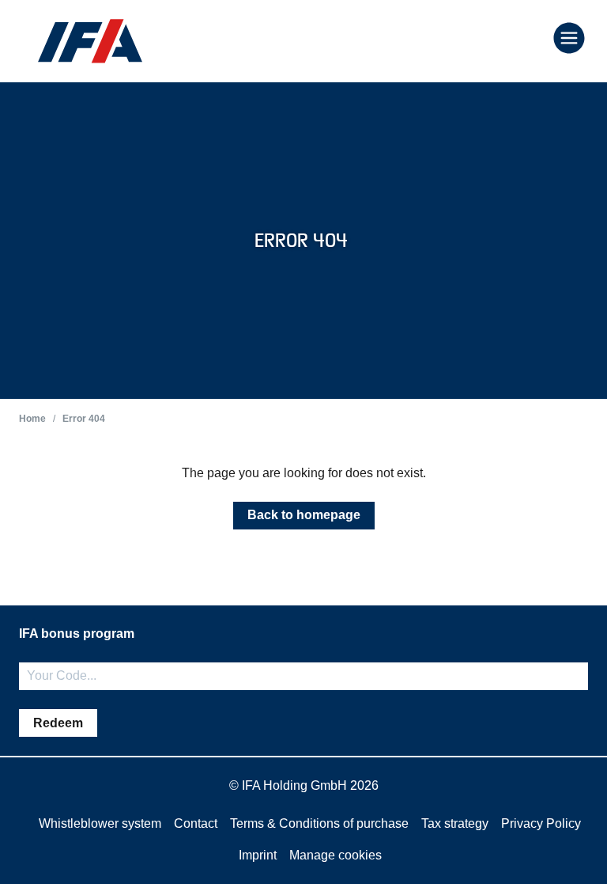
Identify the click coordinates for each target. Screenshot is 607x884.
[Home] (90, 41)
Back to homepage (303, 515)
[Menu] (569, 39)
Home (32, 418)
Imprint (258, 855)
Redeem (58, 723)
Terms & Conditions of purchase (319, 823)
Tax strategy (454, 823)
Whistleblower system (100, 823)
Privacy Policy (541, 823)
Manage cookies (335, 855)
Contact (195, 823)
